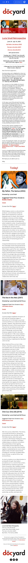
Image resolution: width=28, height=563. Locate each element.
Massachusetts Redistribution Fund (10, 145)
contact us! (15, 545)
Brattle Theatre (7, 199)
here (20, 62)
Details (4, 202)
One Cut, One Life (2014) (14, 50)
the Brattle (5, 145)
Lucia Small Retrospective (14, 38)
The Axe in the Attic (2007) (14, 47)
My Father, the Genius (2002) (14, 44)
